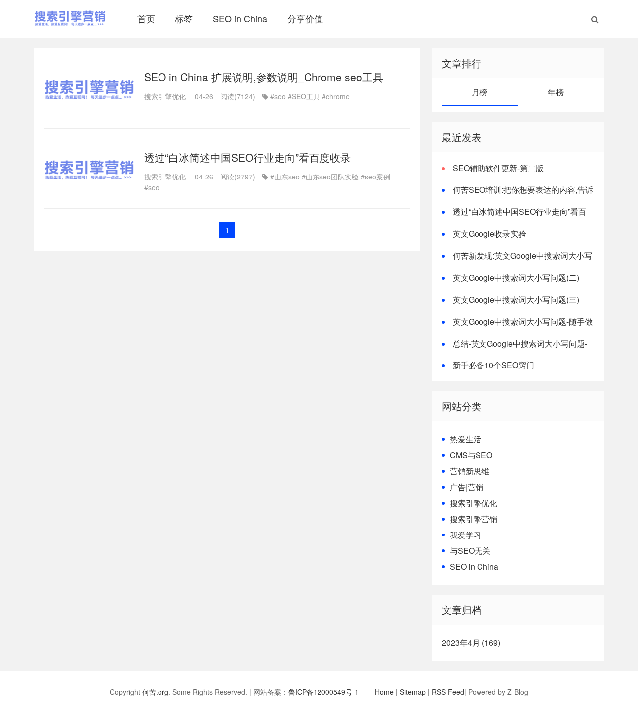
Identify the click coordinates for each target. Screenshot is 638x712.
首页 (146, 18)
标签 (184, 18)
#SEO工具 (304, 96)
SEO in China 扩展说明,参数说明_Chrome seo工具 (263, 76)
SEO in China (240, 18)
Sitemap (413, 692)
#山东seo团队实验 (330, 176)
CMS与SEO (471, 455)
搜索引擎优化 (165, 96)
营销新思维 (469, 471)
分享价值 (305, 18)
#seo (278, 96)
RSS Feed (448, 692)
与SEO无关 (470, 550)
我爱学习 (465, 534)
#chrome (336, 96)
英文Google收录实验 (489, 233)
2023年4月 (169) (471, 642)
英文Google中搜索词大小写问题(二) (516, 277)
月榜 (479, 92)
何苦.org (155, 692)
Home (384, 692)
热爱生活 (465, 439)
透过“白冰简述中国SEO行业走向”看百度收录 (247, 157)
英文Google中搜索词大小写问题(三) (516, 299)
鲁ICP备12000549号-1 (323, 692)
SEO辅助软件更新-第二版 (498, 168)
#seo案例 (375, 176)
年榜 (556, 92)
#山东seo (285, 176)
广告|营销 (466, 487)
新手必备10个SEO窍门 (493, 365)
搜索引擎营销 (473, 519)
